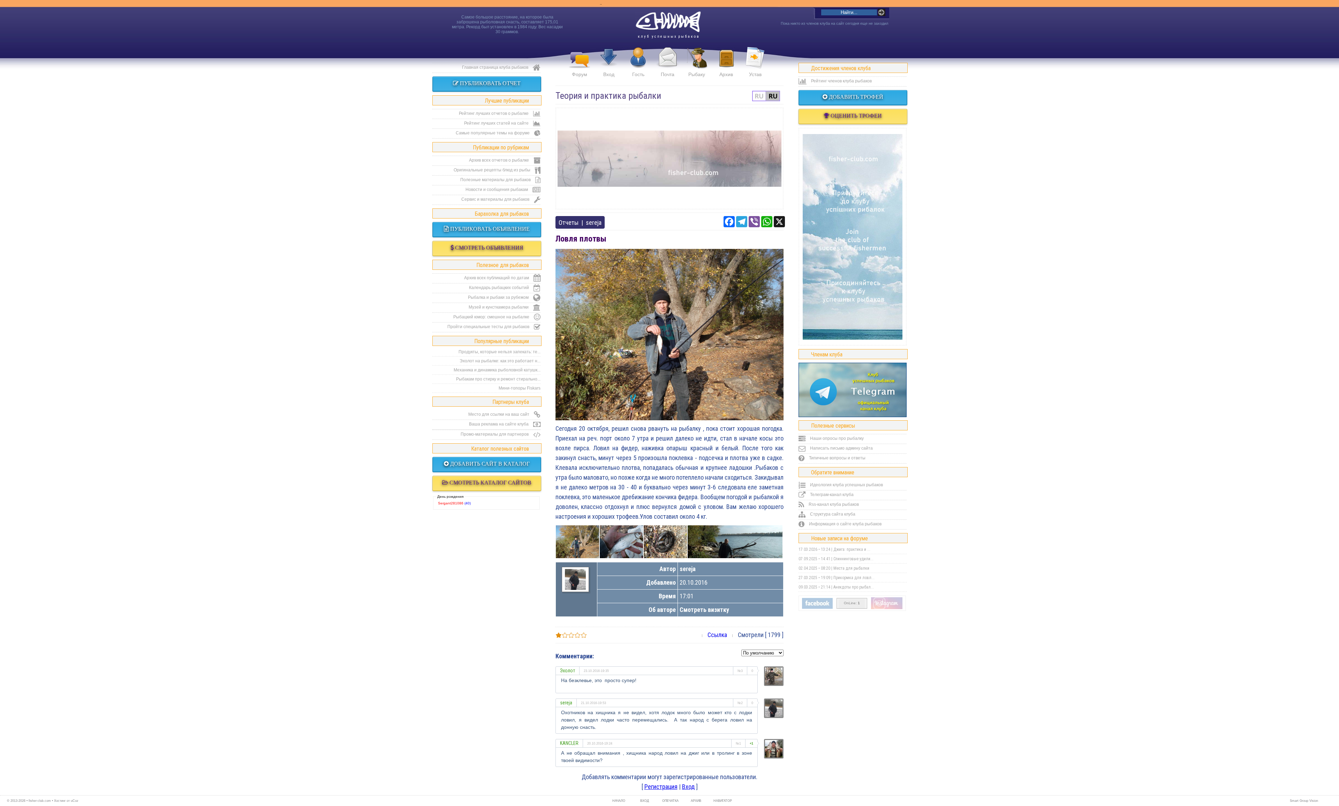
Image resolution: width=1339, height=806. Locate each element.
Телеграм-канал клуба (831, 494)
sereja (594, 222)
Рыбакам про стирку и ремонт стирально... (498, 379)
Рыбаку (696, 74)
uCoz (74, 801)
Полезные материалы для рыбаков (496, 179)
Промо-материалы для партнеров (495, 434)
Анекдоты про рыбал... (853, 587)
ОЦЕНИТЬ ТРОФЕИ (855, 116)
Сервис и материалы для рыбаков (495, 199)
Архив (726, 74)
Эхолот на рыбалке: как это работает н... (500, 360)
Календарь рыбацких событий (499, 287)
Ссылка (717, 634)
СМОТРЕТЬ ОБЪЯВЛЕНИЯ (488, 248)
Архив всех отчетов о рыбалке (499, 160)
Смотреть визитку (704, 609)
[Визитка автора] (575, 587)
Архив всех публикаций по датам (497, 277)
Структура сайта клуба (832, 514)
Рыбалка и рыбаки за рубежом (499, 297)
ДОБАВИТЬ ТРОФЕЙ (855, 97)
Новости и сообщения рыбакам (497, 189)
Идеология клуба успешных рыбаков (846, 484)
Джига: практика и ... (851, 549)
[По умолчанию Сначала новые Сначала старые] (762, 652)
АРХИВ (696, 801)
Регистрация (661, 786)
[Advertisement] (669, 158)
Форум (579, 74)
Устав (755, 74)
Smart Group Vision (1304, 801)
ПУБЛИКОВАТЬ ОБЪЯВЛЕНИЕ (489, 229)
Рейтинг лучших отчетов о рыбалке (494, 113)
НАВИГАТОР (721, 801)
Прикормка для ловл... (854, 577)
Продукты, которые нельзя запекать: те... (499, 351)
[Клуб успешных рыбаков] (886, 607)
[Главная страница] (668, 22)
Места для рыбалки (851, 568)
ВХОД (644, 801)
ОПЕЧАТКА (670, 801)
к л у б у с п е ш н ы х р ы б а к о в (668, 36)
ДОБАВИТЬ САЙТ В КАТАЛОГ (489, 464)
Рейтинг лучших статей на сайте (497, 123)
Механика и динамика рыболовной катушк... (497, 370)
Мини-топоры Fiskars (519, 388)
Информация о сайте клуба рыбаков (845, 524)
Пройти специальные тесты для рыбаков (488, 326)
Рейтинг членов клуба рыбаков (841, 81)
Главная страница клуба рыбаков (495, 67)
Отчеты (568, 222)
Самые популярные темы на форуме (493, 133)
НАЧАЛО (618, 801)
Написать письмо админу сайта (841, 448)
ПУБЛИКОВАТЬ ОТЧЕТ (490, 83)
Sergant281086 (450, 503)
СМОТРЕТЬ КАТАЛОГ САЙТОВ (489, 483)
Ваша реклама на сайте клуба (499, 424)
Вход (608, 74)
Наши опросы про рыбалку (836, 438)
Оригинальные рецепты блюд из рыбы (492, 170)
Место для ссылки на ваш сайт (499, 414)
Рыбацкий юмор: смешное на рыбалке (491, 317)
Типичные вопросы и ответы (836, 458)
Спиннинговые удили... (853, 558)
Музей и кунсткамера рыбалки (499, 307)
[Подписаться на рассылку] (817, 607)
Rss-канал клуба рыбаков (833, 504)
